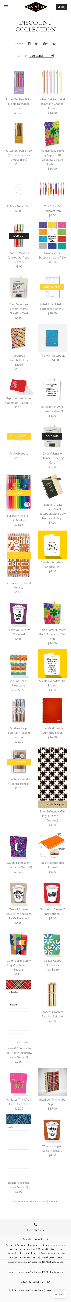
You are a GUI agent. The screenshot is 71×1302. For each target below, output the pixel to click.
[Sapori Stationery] (35, 7)
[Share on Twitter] (36, 43)
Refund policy (16, 1253)
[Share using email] (54, 43)
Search (27, 1239)
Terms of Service (16, 1245)
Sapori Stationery (37, 1282)
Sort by (22, 55)
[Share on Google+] (45, 43)
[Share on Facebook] (29, 43)
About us (41, 1239)
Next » (53, 1201)
